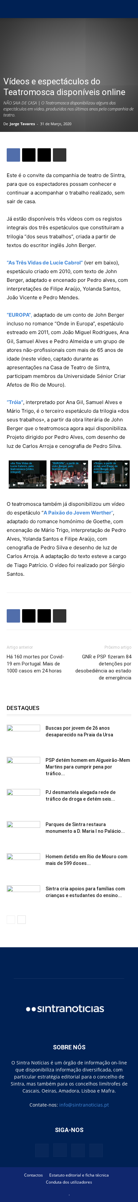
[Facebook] (13, 155)
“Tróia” (15, 402)
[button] (11, 9)
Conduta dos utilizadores (69, 1182)
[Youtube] (96, 1150)
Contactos (33, 1175)
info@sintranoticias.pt (84, 1105)
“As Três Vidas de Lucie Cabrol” (45, 262)
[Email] (44, 155)
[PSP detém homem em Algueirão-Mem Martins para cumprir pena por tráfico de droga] (23, 768)
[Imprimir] (59, 155)
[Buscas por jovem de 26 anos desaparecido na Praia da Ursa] (23, 736)
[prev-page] (11, 919)
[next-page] (21, 919)
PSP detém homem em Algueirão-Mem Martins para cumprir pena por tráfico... (88, 766)
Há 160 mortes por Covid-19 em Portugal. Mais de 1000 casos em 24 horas (35, 664)
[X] (29, 155)
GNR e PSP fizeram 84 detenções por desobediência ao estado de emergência (103, 667)
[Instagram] (60, 1150)
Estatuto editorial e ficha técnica (79, 1175)
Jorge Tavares (22, 123)
